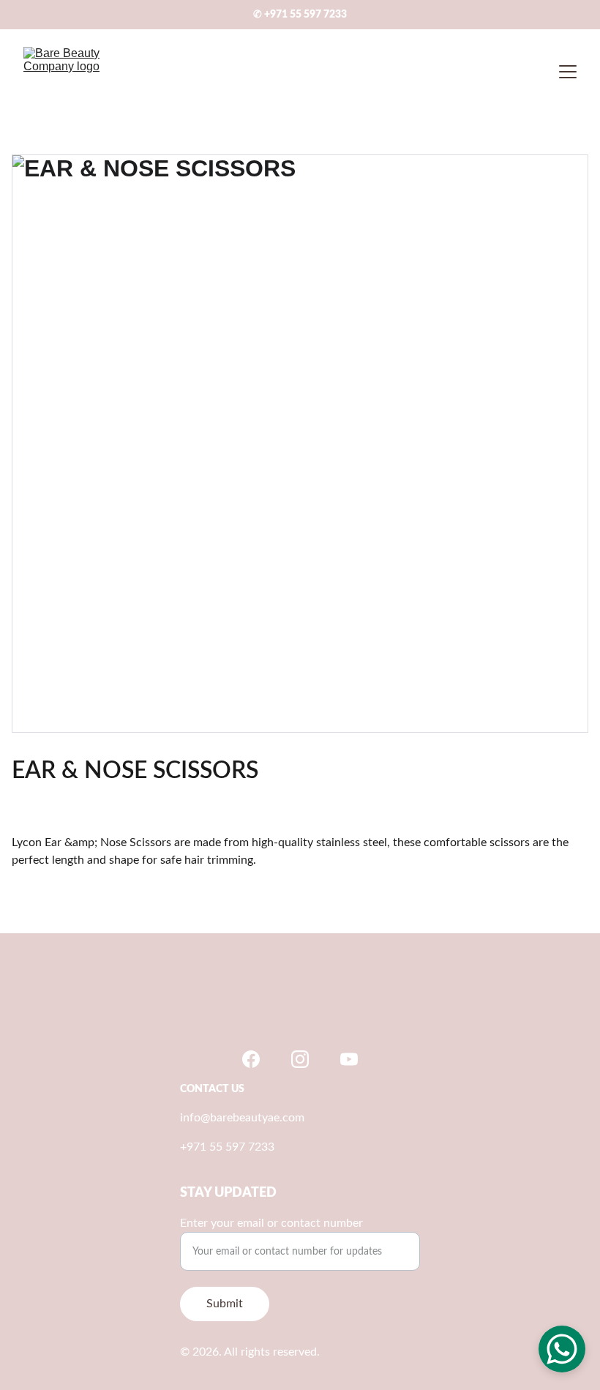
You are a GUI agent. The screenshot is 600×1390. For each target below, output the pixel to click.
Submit (224, 1303)
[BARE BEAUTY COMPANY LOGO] (299, 1007)
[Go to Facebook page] (251, 1059)
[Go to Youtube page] (349, 1059)
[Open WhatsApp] (562, 1349)
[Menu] (568, 71)
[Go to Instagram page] (300, 1059)
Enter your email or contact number (271, 1223)
